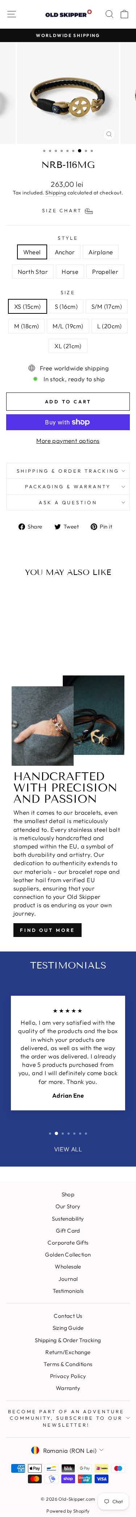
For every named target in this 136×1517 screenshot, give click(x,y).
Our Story (68, 1206)
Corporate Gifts (68, 1242)
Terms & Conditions (68, 1364)
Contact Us (68, 1315)
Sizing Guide (68, 1327)
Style (68, 238)
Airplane (100, 252)
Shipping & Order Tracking (68, 471)
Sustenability (68, 1218)
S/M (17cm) (106, 306)
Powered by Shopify (67, 1511)
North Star (33, 271)
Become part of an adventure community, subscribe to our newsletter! (66, 1418)
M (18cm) (26, 326)
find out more (47, 930)
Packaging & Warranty (68, 486)
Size (68, 292)
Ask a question (68, 502)
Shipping (55, 192)
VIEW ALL (68, 1149)
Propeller (105, 271)
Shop (68, 1194)
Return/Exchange (67, 1352)
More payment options (67, 440)
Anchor (65, 252)
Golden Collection (68, 1254)
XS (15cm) (27, 306)
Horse (70, 271)
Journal (68, 1278)
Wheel (32, 252)
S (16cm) (66, 306)
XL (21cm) (68, 346)
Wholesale (68, 1266)
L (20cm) (109, 326)
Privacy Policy (68, 1376)
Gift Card (68, 1230)
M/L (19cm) (68, 326)
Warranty (68, 1388)
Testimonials (68, 1290)
